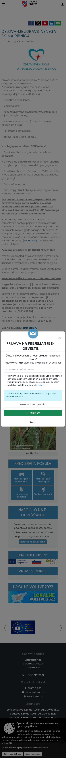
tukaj (40, 385)
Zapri (33, 422)
